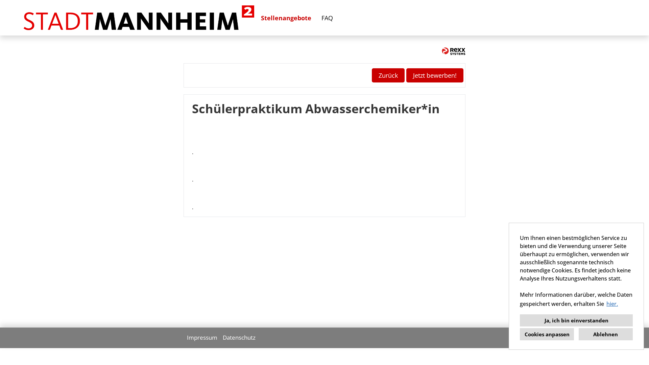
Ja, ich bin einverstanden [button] (576, 320)
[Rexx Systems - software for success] (453, 51)
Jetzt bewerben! (435, 75)
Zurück (388, 75)
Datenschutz (239, 337)
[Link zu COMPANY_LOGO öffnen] (139, 17)
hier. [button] (612, 304)
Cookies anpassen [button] (547, 334)
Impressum (202, 337)
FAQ (327, 18)
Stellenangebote (286, 18)
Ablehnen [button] (605, 334)
